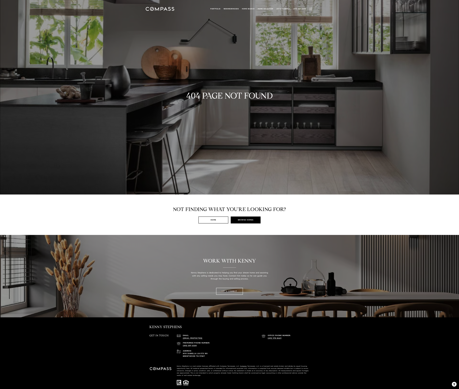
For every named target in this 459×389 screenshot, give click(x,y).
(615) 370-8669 (274, 338)
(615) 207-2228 (190, 346)
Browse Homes (246, 220)
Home (213, 220)
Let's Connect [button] (229, 291)
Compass (243, 366)
